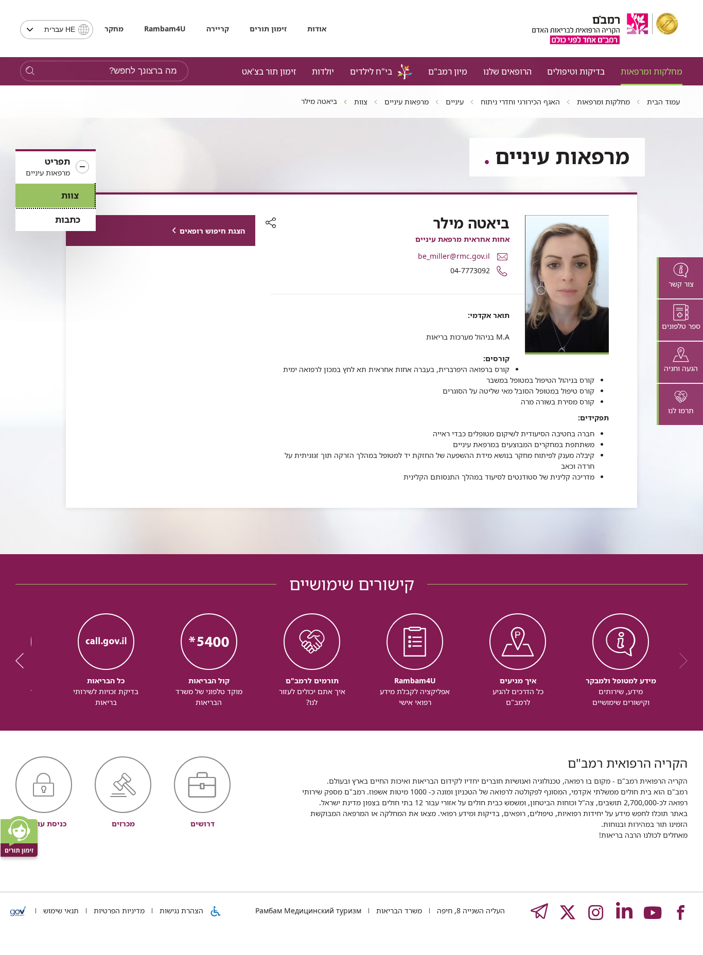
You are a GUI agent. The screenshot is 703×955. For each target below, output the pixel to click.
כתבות (67, 219)
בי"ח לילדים (371, 71)
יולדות (323, 71)
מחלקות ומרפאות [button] (651, 71)
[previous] (680, 661)
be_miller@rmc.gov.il (454, 256)
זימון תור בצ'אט (269, 71)
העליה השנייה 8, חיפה (470, 910)
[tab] (680, 277)
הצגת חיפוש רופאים (212, 231)
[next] (23, 661)
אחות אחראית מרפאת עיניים (462, 239)
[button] (55, 167)
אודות (316, 28)
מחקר (114, 28)
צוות (70, 195)
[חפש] (30, 71)
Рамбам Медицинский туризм (308, 910)
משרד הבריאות (398, 910)
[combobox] (57, 30)
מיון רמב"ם (447, 71)
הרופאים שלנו (507, 71)
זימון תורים (268, 28)
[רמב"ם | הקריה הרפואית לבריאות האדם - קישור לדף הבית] (605, 28)
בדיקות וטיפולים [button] (576, 71)
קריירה (217, 28)
